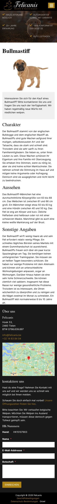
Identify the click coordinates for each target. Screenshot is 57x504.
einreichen (12, 484)
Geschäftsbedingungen (28, 498)
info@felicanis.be (11, 335)
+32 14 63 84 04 (11, 338)
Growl (42, 501)
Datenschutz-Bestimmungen (24, 501)
